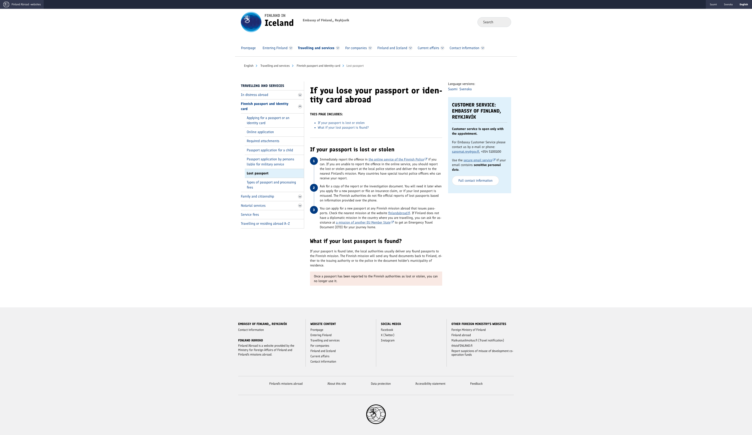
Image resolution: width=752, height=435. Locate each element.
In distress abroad (254, 95)
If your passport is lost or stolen (341, 123)
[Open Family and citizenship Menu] (300, 196)
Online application (260, 132)
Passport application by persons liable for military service (270, 161)
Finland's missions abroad (286, 383)
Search (505, 22)
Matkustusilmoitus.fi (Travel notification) (477, 340)
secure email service (478, 160)
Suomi (713, 4)
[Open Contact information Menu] (482, 48)
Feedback (476, 383)
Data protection (381, 383)
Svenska (728, 4)
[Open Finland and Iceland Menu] (410, 48)
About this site (336, 383)
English (248, 66)
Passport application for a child (270, 150)
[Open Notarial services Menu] (300, 205)
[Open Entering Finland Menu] (290, 48)
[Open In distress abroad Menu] (300, 95)
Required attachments (263, 141)
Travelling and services (275, 66)
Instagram (388, 340)
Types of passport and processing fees (271, 184)
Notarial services (253, 205)
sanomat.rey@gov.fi (465, 151)
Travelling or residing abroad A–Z (265, 223)
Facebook (387, 330)
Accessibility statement (430, 383)
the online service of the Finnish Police (396, 159)
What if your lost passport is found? (343, 127)
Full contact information (475, 180)
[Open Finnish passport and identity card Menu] (300, 106)
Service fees (250, 214)
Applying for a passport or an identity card (268, 120)
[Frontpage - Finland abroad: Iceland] (251, 22)
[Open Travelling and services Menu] (337, 48)
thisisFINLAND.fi (462, 345)
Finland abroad (461, 335)
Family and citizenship (257, 196)
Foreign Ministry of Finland (468, 330)
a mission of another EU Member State (363, 222)
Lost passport (257, 173)
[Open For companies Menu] (370, 48)
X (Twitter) (387, 335)
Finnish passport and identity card (318, 66)
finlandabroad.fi (399, 213)
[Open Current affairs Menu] (442, 48)
